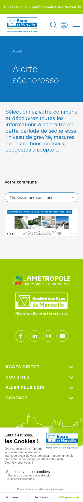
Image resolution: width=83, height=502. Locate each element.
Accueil (17, 51)
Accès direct (23, 367)
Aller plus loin (25, 388)
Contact (17, 398)
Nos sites (18, 377)
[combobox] (41, 197)
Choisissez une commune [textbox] (31, 197)
